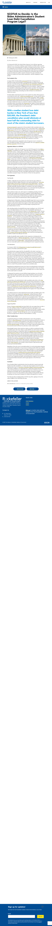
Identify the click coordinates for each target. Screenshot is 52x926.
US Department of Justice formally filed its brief (29, 247)
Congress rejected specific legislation (18, 232)
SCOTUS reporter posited (13, 324)
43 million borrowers (34, 89)
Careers (27, 404)
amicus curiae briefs (16, 306)
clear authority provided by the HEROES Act (25, 281)
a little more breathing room (26, 96)
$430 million (21, 240)
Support (35, 2)
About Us (28, 2)
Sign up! (40, 916)
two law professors (20, 310)
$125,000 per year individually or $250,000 (33, 83)
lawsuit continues (11, 226)
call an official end (17, 320)
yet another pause (22, 134)
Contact (27, 403)
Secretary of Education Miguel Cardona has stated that (31, 367)
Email (9, 913)
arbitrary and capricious (24, 237)
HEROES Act (33, 211)
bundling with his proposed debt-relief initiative (29, 352)
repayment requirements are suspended (16, 137)
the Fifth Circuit (37, 131)
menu (6, 7)
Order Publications (29, 401)
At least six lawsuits (11, 127)
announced (24, 81)
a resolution (21, 338)
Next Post (32, 389)
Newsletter (43, 2)
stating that (26, 294)
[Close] (43, 906)
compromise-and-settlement (36, 339)
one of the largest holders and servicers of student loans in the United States (25, 183)
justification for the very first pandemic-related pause (24, 286)
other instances (14, 342)
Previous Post (20, 389)
